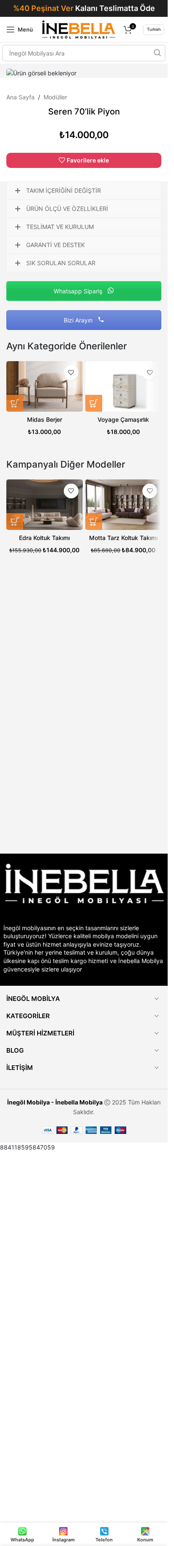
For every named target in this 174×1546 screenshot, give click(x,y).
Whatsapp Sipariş (79, 291)
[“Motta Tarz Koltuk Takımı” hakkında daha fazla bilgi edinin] (93, 521)
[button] (14, 403)
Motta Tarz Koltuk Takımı (123, 537)
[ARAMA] (157, 53)
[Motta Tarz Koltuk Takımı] (123, 504)
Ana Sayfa (20, 97)
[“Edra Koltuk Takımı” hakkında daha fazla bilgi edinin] (14, 521)
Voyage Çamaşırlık (123, 419)
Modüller (55, 97)
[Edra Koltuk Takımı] (44, 504)
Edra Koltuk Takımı (44, 537)
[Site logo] (78, 28)
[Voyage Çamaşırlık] (123, 386)
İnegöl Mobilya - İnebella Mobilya (55, 1102)
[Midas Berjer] (44, 386)
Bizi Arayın (79, 320)
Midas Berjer (44, 419)
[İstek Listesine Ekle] (71, 372)
